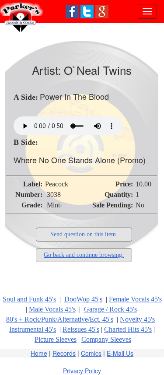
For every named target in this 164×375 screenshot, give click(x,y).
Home (39, 353)
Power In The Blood (74, 96)
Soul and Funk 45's (29, 299)
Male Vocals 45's (52, 309)
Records (64, 353)
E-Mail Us (120, 353)
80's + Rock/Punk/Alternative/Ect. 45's (59, 319)
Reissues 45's (81, 329)
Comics (91, 353)
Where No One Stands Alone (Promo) (80, 159)
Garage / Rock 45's (110, 309)
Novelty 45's (137, 319)
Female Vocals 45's (135, 299)
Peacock (56, 184)
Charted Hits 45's (128, 329)
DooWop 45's (83, 299)
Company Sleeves (106, 339)
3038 (54, 194)
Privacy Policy (82, 370)
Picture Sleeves (56, 339)
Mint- (54, 205)
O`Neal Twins (98, 70)
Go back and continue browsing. (84, 255)
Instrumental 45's (32, 329)
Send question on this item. (84, 234)
